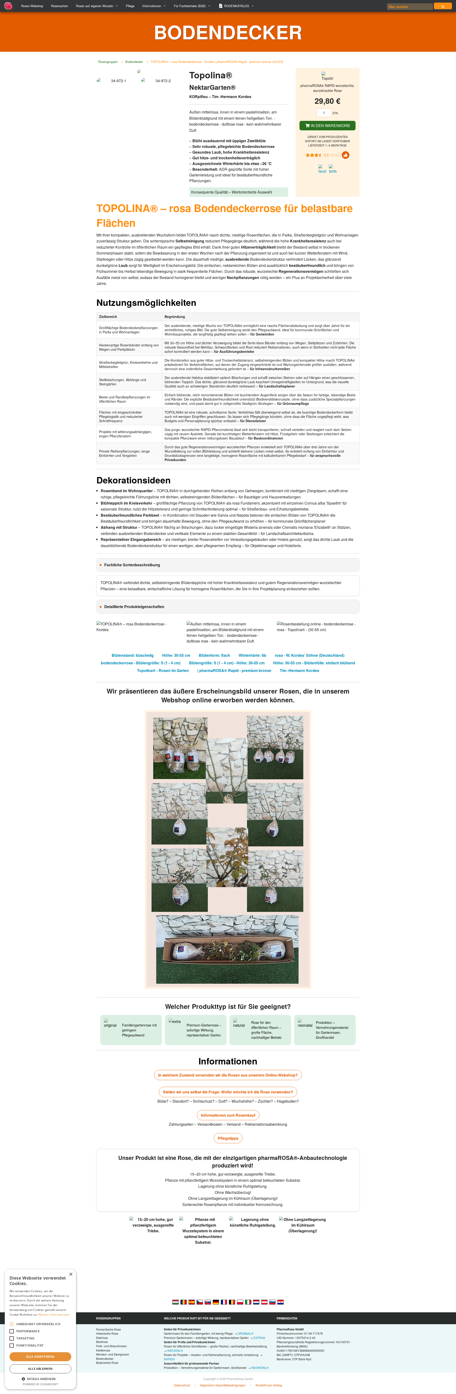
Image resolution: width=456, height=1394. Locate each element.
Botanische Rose (107, 1363)
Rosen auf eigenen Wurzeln (94, 6)
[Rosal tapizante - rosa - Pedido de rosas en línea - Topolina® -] (192, 1302)
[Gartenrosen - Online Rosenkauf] (443, 6)
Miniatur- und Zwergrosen (112, 1354)
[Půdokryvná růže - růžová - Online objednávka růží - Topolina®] (200, 1302)
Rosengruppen (108, 61)
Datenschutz (182, 1385)
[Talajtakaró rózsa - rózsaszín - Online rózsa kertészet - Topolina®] (175, 1302)
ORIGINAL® (245, 1333)
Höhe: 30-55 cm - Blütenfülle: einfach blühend (314, 663)
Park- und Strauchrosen (111, 1346)
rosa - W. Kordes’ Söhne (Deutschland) (309, 655)
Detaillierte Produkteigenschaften (134, 606)
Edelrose (102, 1338)
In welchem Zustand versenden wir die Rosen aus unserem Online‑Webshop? (228, 1075)
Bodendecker (134, 61)
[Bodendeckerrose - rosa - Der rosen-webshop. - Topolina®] (216, 1302)
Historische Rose (107, 1333)
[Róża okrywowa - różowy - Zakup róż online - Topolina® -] (240, 1302)
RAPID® (169, 1359)
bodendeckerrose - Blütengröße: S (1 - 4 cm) (140, 663)
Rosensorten (59, 6)
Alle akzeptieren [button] (40, 1357)
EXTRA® (259, 1338)
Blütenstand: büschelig (133, 655)
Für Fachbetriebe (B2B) (190, 6)
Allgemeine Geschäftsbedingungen (223, 1385)
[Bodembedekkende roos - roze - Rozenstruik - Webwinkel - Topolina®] (256, 1302)
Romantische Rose (108, 1329)
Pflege (130, 6)
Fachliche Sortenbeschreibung (132, 564)
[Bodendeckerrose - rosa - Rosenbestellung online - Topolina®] (264, 1302)
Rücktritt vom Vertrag (269, 1385)
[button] (40, 1378)
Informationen (151, 6)
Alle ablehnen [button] (40, 1369)
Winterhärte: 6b (252, 655)
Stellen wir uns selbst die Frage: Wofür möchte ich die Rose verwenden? (228, 1092)
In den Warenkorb (330, 125)
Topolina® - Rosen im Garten (163, 670)
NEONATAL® (260, 1368)
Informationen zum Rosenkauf (228, 1115)
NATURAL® (175, 1350)
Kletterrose (103, 1350)
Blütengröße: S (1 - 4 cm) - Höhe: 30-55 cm (227, 663)
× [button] (70, 1274)
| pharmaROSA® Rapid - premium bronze (234, 670)
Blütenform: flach (214, 655)
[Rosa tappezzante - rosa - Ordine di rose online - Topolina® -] (248, 1302)
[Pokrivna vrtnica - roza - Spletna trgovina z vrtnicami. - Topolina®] (272, 1302)
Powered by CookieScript (40, 1384)
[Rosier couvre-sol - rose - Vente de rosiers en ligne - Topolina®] (224, 1302)
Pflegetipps (228, 1138)
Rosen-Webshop (32, 6)
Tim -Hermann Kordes (299, 670)
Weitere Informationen (54, 1315)
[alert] (40, 1329)
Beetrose (102, 1342)
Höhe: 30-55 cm (176, 655)
